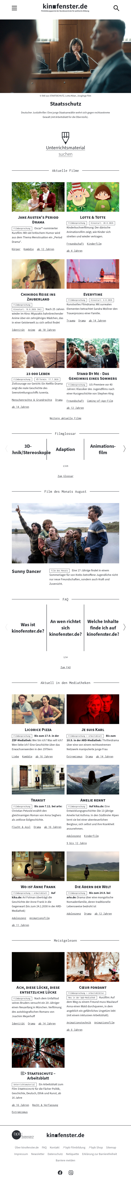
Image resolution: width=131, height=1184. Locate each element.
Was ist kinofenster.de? (28, 627)
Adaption (65, 449)
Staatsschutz (65, 103)
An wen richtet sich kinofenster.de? (65, 627)
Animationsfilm (103, 449)
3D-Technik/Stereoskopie (28, 449)
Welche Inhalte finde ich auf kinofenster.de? (103, 627)
